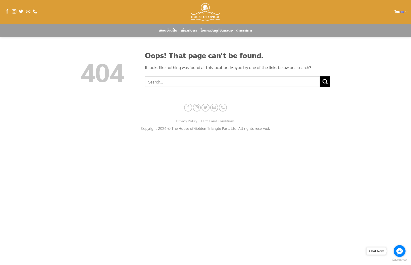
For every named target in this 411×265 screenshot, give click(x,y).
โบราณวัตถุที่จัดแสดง (217, 30)
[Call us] (35, 11)
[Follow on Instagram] (14, 11)
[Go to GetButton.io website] (399, 260)
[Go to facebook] (400, 251)
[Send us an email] (28, 11)
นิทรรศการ (244, 30)
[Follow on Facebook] (7, 11)
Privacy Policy (186, 121)
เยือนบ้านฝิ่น (168, 30)
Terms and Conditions (218, 121)
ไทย (398, 11)
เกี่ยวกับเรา (189, 30)
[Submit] (325, 81)
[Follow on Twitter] (21, 11)
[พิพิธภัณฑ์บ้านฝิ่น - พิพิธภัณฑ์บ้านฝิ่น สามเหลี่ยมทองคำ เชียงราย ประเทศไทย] (205, 12)
